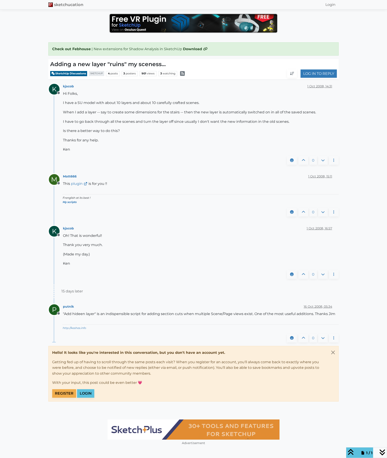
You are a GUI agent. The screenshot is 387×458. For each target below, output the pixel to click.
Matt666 (70, 176)
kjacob (68, 86)
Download (193, 49)
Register (64, 393)
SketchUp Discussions (70, 73)
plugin (77, 183)
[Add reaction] (292, 160)
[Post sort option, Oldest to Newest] (292, 73)
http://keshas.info (74, 328)
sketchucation (68, 4)
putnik (68, 307)
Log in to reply (318, 73)
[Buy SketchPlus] (194, 429)
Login (86, 393)
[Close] (333, 352)
